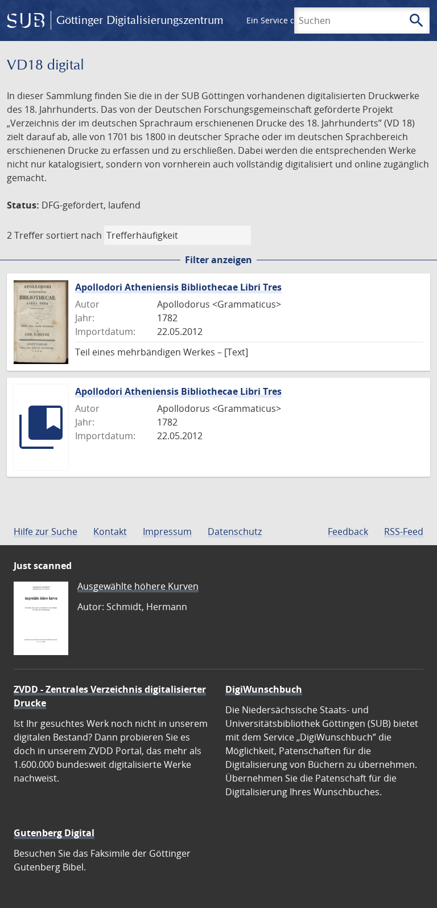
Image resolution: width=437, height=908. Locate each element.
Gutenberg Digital (54, 833)
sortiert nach (74, 235)
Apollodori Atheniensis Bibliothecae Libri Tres (178, 287)
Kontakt (110, 531)
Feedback (348, 531)
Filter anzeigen (218, 259)
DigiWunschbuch (263, 689)
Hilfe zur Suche (45, 531)
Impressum (167, 531)
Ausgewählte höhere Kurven (138, 586)
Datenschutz (235, 531)
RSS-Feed (403, 531)
